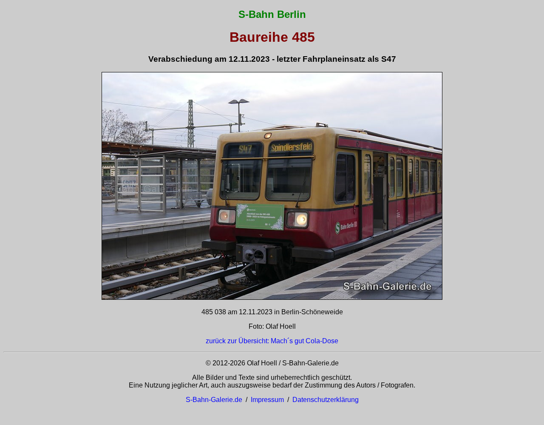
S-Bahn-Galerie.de (214, 399)
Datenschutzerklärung (325, 399)
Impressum (267, 399)
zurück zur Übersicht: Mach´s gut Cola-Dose (272, 341)
